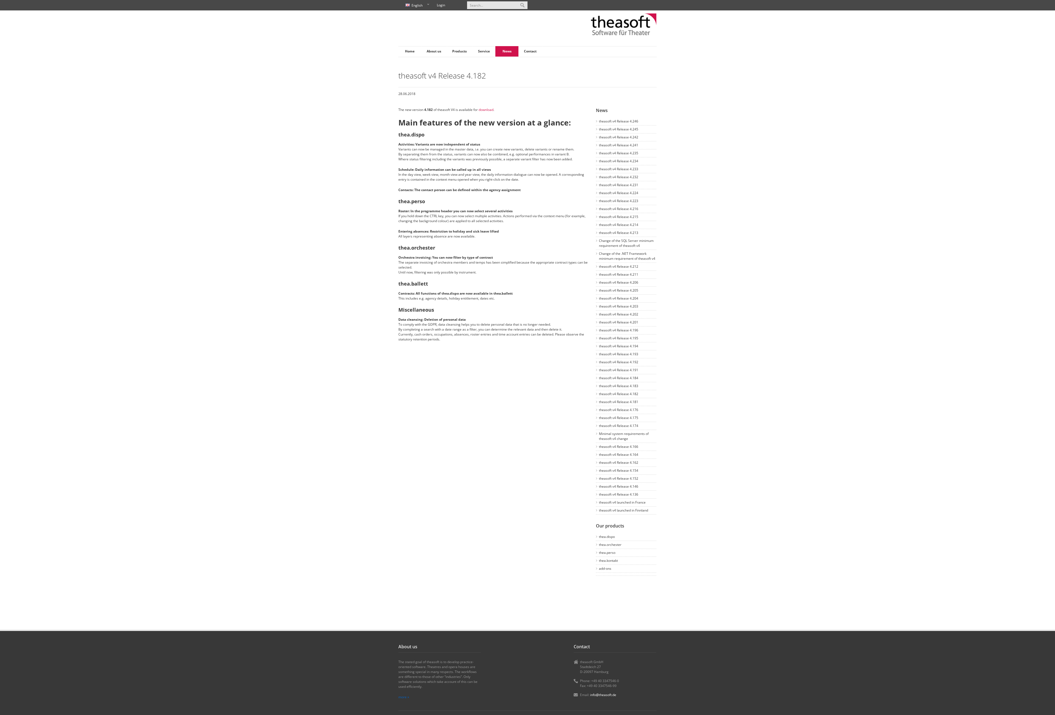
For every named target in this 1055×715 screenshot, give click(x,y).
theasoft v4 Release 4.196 (618, 330)
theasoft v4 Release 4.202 (618, 314)
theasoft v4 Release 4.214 (618, 224)
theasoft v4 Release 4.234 (618, 161)
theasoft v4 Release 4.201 (618, 322)
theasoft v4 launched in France (622, 502)
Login (441, 5)
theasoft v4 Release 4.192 (618, 362)
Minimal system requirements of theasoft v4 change (624, 436)
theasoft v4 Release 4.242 (618, 137)
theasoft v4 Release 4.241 (618, 145)
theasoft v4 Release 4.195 (618, 338)
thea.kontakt (608, 560)
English (413, 5)
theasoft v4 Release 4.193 (618, 354)
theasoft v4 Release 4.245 (618, 129)
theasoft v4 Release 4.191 (618, 370)
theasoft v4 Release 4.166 (618, 446)
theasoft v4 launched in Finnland (623, 510)
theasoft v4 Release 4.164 (618, 454)
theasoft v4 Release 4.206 (618, 282)
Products (459, 51)
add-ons (605, 568)
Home (410, 51)
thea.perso (607, 552)
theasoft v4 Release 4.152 (618, 478)
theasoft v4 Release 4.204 (618, 298)
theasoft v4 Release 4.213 (618, 232)
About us (434, 51)
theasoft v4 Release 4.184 (618, 378)
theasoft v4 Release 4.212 (618, 266)
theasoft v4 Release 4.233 (618, 169)
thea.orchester (610, 544)
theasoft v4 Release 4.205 (618, 290)
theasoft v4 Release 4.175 (618, 417)
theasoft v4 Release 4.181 (618, 402)
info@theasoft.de (603, 694)
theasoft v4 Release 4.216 (618, 208)
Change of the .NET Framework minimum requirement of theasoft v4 (627, 256)
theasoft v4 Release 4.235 (618, 153)
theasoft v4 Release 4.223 (618, 201)
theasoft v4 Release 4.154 (618, 470)
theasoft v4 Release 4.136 (618, 494)
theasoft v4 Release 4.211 (618, 274)
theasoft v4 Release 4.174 (618, 425)
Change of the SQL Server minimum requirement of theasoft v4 (626, 243)
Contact (530, 51)
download (486, 109)
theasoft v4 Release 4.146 (618, 486)
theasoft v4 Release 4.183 (618, 386)
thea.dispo (607, 536)
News (507, 51)
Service (484, 51)
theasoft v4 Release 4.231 (618, 185)
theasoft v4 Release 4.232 (618, 177)
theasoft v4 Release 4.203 (618, 306)
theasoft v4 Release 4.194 (618, 346)
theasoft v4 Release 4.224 (618, 193)
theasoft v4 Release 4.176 (618, 409)
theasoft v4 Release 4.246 (618, 121)
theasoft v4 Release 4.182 (618, 394)
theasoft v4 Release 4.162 (618, 462)
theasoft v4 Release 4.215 (618, 216)
